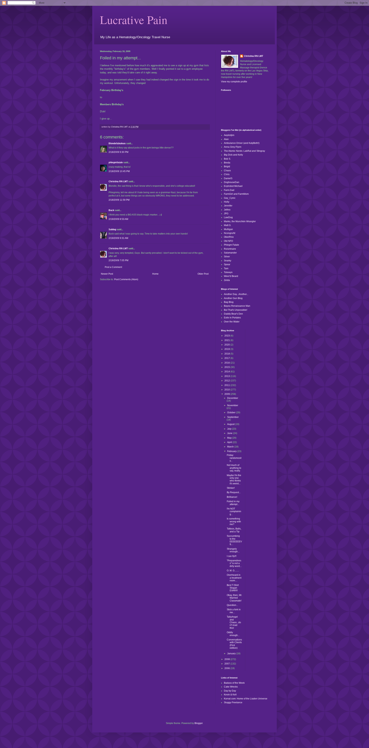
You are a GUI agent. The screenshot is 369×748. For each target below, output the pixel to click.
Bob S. (227, 158)
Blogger (198, 723)
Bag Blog (229, 302)
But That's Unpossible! (235, 310)
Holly (226, 201)
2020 (227, 344)
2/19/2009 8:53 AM (118, 219)
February (232, 451)
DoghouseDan (231, 182)
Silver (227, 256)
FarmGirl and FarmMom (236, 194)
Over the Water (231, 321)
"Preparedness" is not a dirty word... (234, 563)
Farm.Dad (229, 190)
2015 (227, 367)
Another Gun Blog (233, 298)
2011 (227, 385)
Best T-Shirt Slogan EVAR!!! (233, 588)
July (229, 428)
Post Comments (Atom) (126, 279)
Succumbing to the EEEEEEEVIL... (234, 540)
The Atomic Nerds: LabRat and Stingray (244, 151)
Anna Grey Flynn (232, 147)
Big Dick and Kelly (233, 154)
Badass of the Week (234, 683)
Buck (111, 210)
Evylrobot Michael (233, 186)
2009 (227, 394)
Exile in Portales (232, 317)
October (231, 412)
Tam (226, 268)
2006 (227, 668)
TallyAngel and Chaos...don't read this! (234, 622)
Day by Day (230, 690)
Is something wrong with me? (234, 521)
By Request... (234, 492)
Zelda (227, 280)
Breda (227, 162)
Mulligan (228, 229)
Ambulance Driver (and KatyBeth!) (241, 143)
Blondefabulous (117, 143)
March (230, 446)
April (230, 442)
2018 (227, 353)
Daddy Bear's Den (233, 313)
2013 (227, 376)
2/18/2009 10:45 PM (119, 171)
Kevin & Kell (230, 694)
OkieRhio (229, 237)
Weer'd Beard (231, 276)
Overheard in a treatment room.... (234, 578)
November (232, 405)
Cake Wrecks (231, 686)
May (229, 438)
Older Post (203, 274)
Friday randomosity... (234, 458)
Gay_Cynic (229, 198)
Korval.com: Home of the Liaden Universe (245, 698)
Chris (226, 174)
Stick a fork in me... (234, 611)
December (232, 398)
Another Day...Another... (236, 294)
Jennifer (228, 205)
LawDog (228, 217)
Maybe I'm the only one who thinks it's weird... (234, 479)
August (231, 424)
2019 (227, 349)
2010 (227, 389)
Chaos (227, 170)
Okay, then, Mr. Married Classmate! (234, 598)
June (230, 433)
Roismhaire (230, 249)
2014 (227, 371)
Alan (226, 139)
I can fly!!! (231, 556)
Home (155, 274)
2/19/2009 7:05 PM (118, 260)
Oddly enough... (233, 633)
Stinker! (231, 488)
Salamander (230, 252)
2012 (227, 380)
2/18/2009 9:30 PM (118, 152)
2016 (227, 362)
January (231, 653)
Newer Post (107, 274)
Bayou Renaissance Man (237, 306)
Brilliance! (232, 497)
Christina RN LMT (118, 181)
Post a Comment (113, 267)
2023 (227, 335)
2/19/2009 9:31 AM (118, 238)
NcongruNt (229, 233)
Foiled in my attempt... (233, 502)
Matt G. (227, 225)
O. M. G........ (233, 570)
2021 (227, 340)
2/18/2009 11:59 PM (119, 200)
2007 (227, 663)
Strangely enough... (233, 550)
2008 (227, 659)
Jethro (227, 209)
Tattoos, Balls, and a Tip (234, 530)
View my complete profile (234, 81)
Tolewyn (228, 272)
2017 (227, 358)
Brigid (227, 166)
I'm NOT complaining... (234, 511)
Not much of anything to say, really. (234, 468)
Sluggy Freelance (233, 702)
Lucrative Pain (133, 19)
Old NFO (228, 241)
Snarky (227, 260)
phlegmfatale (116, 162)
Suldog (112, 229)
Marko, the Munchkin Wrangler (240, 221)
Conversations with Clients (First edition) (234, 643)
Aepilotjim (229, 135)
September (233, 417)
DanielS (228, 178)
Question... (232, 605)
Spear (227, 264)
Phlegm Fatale (231, 245)
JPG (226, 213)
